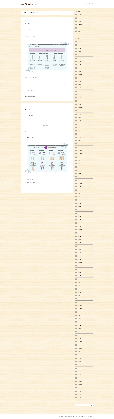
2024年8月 (80, 120)
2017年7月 (80, 397)
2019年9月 (80, 312)
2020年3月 (80, 292)
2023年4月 (80, 170)
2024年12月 (80, 107)
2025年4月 (80, 94)
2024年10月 (80, 114)
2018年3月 (80, 371)
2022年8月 (80, 196)
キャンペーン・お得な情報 (83, 27)
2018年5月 (80, 364)
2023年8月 (80, 160)
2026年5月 (80, 51)
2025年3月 (80, 97)
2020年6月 (80, 282)
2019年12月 (80, 302)
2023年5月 (80, 166)
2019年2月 (80, 335)
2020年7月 (80, 279)
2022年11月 (80, 186)
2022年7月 (80, 199)
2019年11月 (80, 305)
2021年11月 (80, 226)
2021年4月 (80, 249)
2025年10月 (80, 74)
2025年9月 (80, 77)
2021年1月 (80, 259)
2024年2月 (80, 140)
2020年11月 (80, 265)
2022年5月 (80, 206)
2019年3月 (80, 331)
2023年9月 (80, 157)
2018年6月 (80, 361)
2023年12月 (80, 147)
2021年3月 (80, 252)
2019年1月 (80, 338)
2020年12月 (80, 262)
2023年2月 (80, 176)
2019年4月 (80, 328)
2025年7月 (80, 84)
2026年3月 (80, 58)
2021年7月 (80, 239)
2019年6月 (80, 321)
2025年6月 (80, 87)
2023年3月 (80, 173)
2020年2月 (80, 295)
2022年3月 (80, 213)
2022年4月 (80, 209)
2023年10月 (80, 153)
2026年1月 (80, 64)
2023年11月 (80, 150)
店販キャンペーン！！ (31, 109)
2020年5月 (80, 285)
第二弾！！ (28, 23)
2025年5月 (80, 91)
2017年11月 (80, 384)
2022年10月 (80, 190)
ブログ (79, 31)
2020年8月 (80, 275)
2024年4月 (80, 133)
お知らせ (79, 21)
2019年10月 (80, 308)
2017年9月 (80, 391)
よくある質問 (80, 24)
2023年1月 (80, 180)
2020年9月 (80, 272)
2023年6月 (80, 163)
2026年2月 (80, 61)
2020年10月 (80, 269)
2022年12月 (80, 183)
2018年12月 (80, 341)
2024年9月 (80, 117)
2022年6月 (80, 203)
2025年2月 (80, 101)
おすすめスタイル (81, 14)
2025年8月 (80, 81)
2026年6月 (80, 48)
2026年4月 (80, 54)
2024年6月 (80, 127)
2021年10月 (80, 229)
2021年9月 (80, 232)
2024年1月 (80, 143)
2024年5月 (80, 130)
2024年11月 (80, 110)
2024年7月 (80, 124)
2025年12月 (80, 68)
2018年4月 (80, 368)
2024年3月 (80, 137)
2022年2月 (80, 216)
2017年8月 (80, 394)
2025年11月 (80, 71)
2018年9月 (80, 351)
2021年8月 (80, 236)
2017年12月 (80, 381)
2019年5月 (80, 325)
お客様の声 (80, 18)
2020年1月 (80, 298)
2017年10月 (80, 387)
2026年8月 (80, 41)
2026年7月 (80, 44)
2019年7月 (80, 318)
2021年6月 (80, 242)
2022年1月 (80, 219)
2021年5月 (80, 246)
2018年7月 (80, 358)
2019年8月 (80, 315)
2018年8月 (80, 354)
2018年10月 (80, 348)
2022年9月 (80, 193)
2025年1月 (80, 104)
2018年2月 (80, 374)
